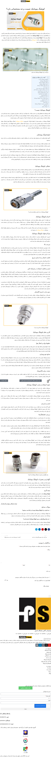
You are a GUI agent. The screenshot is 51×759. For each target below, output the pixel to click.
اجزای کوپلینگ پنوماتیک (43, 84)
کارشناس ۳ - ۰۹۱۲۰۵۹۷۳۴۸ (21, 633)
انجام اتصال (45, 102)
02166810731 (3, 717)
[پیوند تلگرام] (36, 529)
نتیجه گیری (45, 105)
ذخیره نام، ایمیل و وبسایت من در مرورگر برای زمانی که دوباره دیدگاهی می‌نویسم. (32, 577)
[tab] (25, 687)
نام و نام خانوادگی (46, 691)
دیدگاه (48, 549)
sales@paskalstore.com (5, 724)
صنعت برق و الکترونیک (43, 96)
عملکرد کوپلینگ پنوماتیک (43, 82)
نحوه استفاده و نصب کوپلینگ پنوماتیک (41, 98)
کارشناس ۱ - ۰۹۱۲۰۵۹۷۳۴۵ (45, 633)
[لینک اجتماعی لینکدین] (39, 529)
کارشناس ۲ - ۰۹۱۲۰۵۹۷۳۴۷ (33, 633)
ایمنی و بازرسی (44, 99)
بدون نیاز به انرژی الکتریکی (42, 91)
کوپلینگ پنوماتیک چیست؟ (43, 79)
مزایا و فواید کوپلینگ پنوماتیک (42, 85)
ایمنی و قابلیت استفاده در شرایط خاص (40, 89)
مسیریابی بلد (25, 736)
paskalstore (2, 720)
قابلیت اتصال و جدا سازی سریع (42, 88)
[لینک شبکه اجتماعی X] (45, 529)
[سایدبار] (49, 229)
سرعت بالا (45, 86)
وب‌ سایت (48, 571)
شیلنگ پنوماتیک (40, 230)
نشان (25, 744)
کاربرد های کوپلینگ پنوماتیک (43, 92)
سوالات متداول (44, 106)
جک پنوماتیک (34, 39)
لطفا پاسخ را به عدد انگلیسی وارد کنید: (42, 580)
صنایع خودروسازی (44, 95)
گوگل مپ (26, 752)
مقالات (25, 5)
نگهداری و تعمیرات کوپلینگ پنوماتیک (41, 103)
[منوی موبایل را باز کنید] (49, 1)
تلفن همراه (48, 695)
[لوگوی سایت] (25, 1)
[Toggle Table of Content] (47, 78)
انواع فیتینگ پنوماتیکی (44, 80)
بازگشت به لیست (25, 536)
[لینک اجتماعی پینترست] (42, 529)
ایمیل (23, 565)
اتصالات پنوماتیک (19, 121)
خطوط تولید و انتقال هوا (43, 93)
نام (49, 565)
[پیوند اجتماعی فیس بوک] (49, 529)
